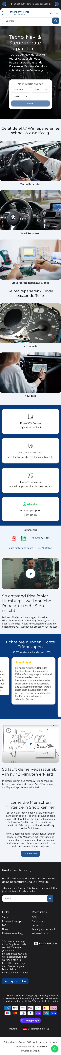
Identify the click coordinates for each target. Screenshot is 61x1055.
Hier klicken (30, 514)
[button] (57, 13)
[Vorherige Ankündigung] (4, 4)
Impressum (42, 1046)
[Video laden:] (30, 744)
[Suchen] (55, 21)
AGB (29, 1042)
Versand (53, 1042)
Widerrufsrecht (40, 1042)
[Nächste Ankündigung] (57, 4)
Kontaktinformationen (24, 1046)
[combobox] (30, 21)
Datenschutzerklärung (14, 1042)
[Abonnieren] (50, 898)
